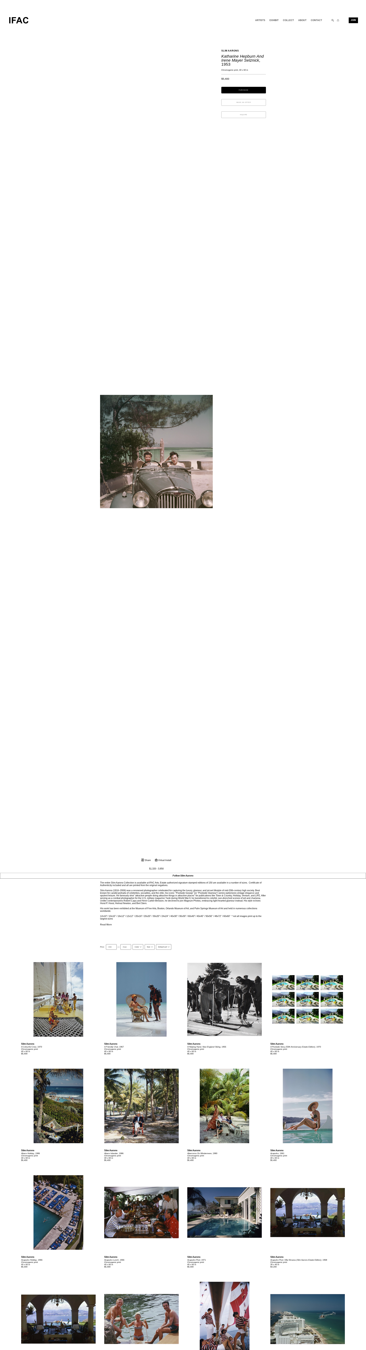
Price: (102, 947)
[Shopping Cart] (338, 20)
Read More (106, 924)
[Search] (333, 20)
